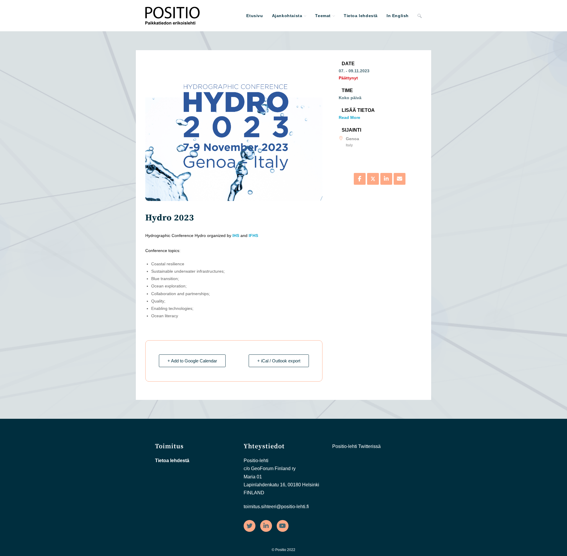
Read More (349, 117)
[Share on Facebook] (360, 179)
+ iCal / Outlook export (278, 360)
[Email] (399, 179)
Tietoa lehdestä (172, 460)
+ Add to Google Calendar (192, 360)
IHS (235, 235)
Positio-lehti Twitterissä (356, 446)
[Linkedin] (386, 179)
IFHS (253, 235)
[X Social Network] (373, 179)
